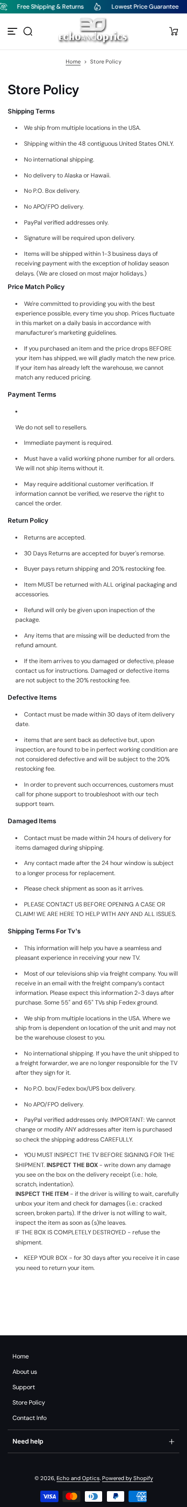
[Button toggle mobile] (13, 31)
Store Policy (28, 1403)
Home (73, 61)
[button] (28, 31)
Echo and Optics (78, 1478)
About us (24, 1372)
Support (23, 1387)
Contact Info (29, 1418)
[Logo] (93, 31)
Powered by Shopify (127, 1478)
